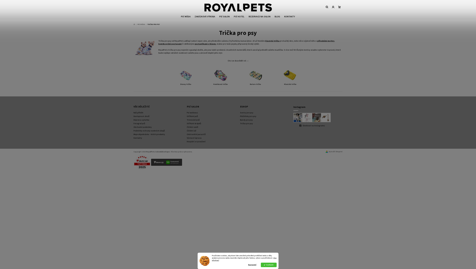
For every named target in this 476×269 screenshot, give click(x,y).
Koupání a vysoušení (196, 141)
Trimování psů (193, 120)
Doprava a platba (141, 120)
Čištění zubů (192, 127)
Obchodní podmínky (143, 127)
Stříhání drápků (194, 123)
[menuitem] (186, 17)
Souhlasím (270, 265)
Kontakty (138, 138)
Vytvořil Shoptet (335, 151)
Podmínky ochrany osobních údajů (149, 130)
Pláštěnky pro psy (248, 116)
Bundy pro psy (246, 120)
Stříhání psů (192, 116)
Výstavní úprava (194, 138)
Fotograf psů (139, 123)
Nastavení (252, 265)
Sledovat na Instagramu (314, 125)
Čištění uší (191, 130)
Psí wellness (192, 112)
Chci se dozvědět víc (237, 60)
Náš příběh (138, 112)
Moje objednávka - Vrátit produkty (149, 134)
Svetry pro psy (246, 112)
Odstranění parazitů (196, 134)
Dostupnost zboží (142, 116)
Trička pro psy (246, 123)
